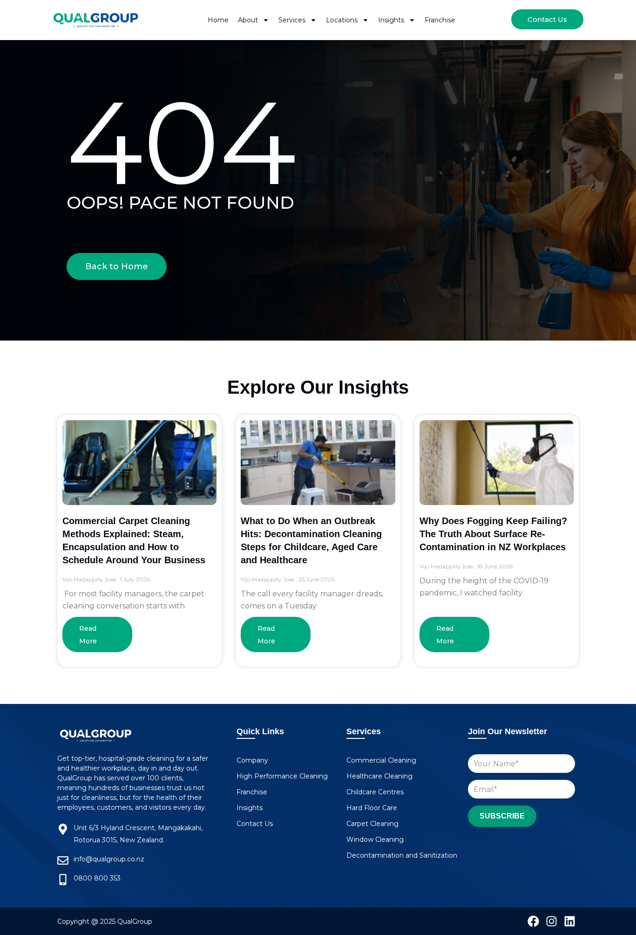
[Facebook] (533, 921)
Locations (342, 20)
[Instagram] (551, 921)
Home (218, 20)
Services (291, 20)
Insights (391, 20)
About (248, 20)
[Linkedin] (570, 921)
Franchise (440, 20)
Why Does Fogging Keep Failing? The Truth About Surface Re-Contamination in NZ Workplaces (493, 534)
